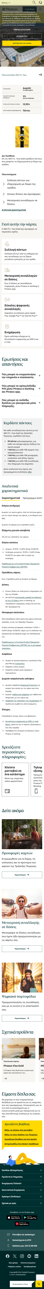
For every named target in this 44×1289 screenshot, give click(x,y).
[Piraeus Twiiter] (15, 1256)
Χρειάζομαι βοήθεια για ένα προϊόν (21, 1139)
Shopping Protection (28, 685)
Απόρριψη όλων (22, 36)
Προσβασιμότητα (30, 1267)
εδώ (29, 472)
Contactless (20, 663)
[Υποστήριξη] (39, 3)
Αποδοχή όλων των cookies (22, 43)
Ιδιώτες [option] (5, 2)
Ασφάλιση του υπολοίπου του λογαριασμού (22, 700)
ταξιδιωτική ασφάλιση (20, 694)
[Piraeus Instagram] (22, 1256)
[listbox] (5, 2)
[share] (40, 75)
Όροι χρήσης (13, 1263)
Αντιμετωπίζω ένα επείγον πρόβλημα (22, 1143)
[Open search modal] (34, 3)
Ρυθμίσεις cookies (14, 1267)
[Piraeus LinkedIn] (36, 1256)
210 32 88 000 (31, 1245)
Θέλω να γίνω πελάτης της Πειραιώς (21, 1134)
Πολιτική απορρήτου (28, 1263)
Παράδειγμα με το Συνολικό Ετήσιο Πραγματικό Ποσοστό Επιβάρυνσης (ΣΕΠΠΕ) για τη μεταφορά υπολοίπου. (21, 645)
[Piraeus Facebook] (7, 1256)
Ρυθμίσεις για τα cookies (22, 29)
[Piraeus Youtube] (29, 1256)
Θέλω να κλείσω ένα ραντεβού (18, 1130)
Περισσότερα (20, 875)
